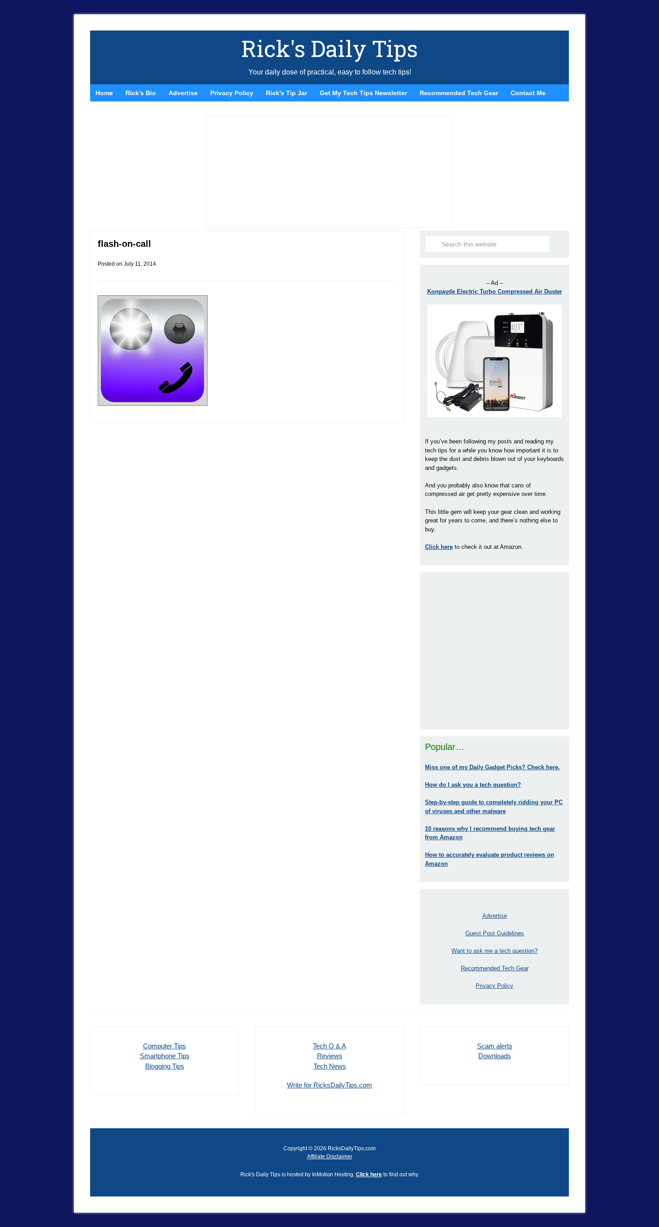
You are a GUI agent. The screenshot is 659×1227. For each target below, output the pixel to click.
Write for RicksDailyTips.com (329, 1085)
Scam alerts (494, 1046)
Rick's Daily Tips (329, 48)
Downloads (494, 1056)
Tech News (329, 1066)
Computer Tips (164, 1046)
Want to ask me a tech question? (494, 950)
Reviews (330, 1056)
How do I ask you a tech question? (473, 784)
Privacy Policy (494, 985)
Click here (369, 1174)
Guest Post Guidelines (494, 933)
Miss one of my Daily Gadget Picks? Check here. (492, 767)
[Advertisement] (494, 651)
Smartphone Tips (165, 1056)
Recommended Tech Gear (495, 968)
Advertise (494, 915)
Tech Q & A (329, 1046)
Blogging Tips (164, 1066)
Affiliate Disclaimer (329, 1156)
